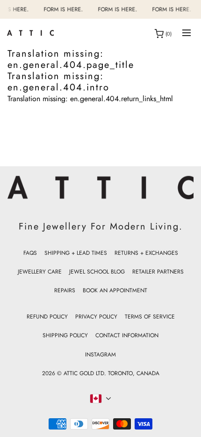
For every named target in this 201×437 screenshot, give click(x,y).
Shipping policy (65, 335)
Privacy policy (96, 316)
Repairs (64, 290)
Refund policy (47, 316)
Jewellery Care (40, 271)
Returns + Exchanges (146, 253)
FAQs (30, 253)
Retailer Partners (158, 271)
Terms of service (150, 316)
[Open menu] (186, 33)
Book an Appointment (115, 290)
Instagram (100, 354)
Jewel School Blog (97, 271)
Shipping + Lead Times (75, 253)
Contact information (126, 335)
